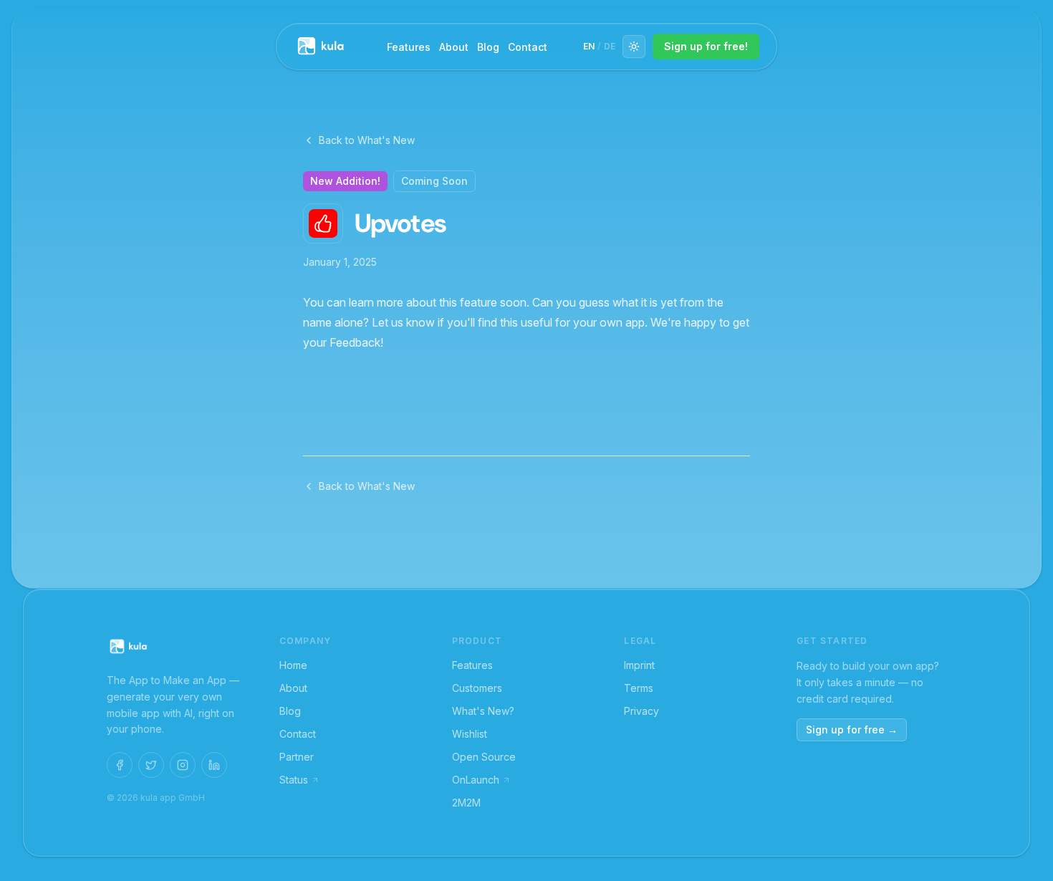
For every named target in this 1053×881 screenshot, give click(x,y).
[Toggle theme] (633, 46)
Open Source (484, 757)
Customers (477, 688)
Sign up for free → (852, 729)
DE (609, 46)
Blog (488, 47)
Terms (638, 688)
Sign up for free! (706, 46)
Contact (527, 47)
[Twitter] (151, 765)
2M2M (466, 802)
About (453, 47)
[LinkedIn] (214, 765)
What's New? (483, 711)
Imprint (639, 665)
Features (409, 47)
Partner (296, 757)
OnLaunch (475, 780)
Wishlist (469, 734)
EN (589, 46)
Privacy (641, 711)
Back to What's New (367, 140)
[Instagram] (183, 765)
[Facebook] (120, 765)
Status (293, 780)
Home (293, 665)
